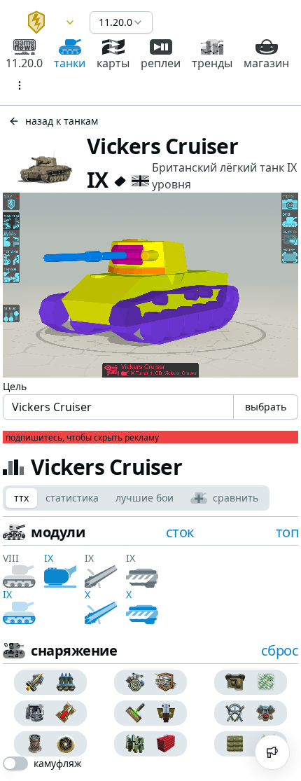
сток (180, 532)
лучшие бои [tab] (144, 497)
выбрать (265, 406)
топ (287, 532)
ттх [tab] (21, 497)
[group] (50, 682)
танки (69, 63)
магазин (266, 63)
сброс (280, 650)
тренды (212, 63)
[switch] (15, 763)
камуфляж (58, 763)
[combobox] (45, 22)
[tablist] (136, 498)
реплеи (161, 63)
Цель (15, 386)
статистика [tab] (72, 497)
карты (113, 63)
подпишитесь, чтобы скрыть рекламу (82, 437)
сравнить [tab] (235, 497)
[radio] (32, 682)
